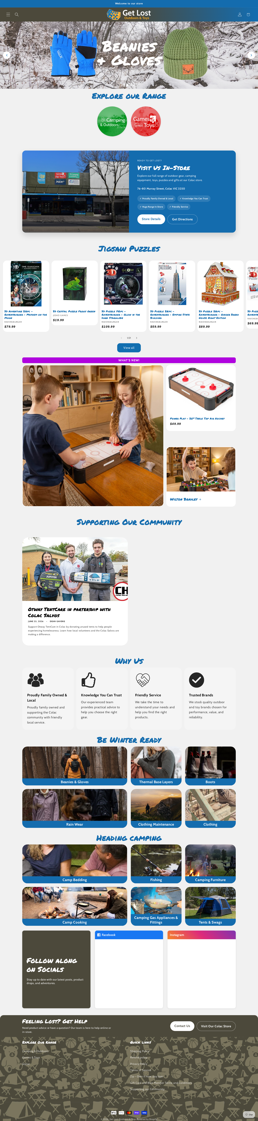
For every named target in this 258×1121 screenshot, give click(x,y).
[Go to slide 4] (134, 85)
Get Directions (182, 219)
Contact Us (182, 1026)
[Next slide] (251, 55)
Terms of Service (140, 1070)
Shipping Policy (139, 1051)
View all (129, 347)
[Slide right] (136, 338)
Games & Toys (31, 1057)
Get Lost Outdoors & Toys (123, 1119)
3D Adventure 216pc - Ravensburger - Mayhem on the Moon (25, 315)
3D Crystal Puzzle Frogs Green (74, 311)
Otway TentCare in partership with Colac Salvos (69, 612)
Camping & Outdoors (35, 1051)
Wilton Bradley (183, 499)
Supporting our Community (147, 1089)
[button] (8, 14)
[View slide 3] (129, 55)
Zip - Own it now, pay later (146, 1076)
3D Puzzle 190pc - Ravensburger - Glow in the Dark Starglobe (121, 315)
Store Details (151, 219)
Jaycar (26, 1064)
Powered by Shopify (147, 1119)
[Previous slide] (6, 55)
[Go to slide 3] (131, 85)
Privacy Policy (138, 1064)
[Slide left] (121, 338)
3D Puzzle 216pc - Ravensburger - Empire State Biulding (170, 315)
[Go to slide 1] (124, 85)
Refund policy (138, 1057)
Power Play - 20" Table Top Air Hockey (197, 418)
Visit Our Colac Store (216, 1026)
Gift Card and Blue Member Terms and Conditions (161, 1083)
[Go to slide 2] (127, 85)
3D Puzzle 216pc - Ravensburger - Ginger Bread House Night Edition (219, 315)
